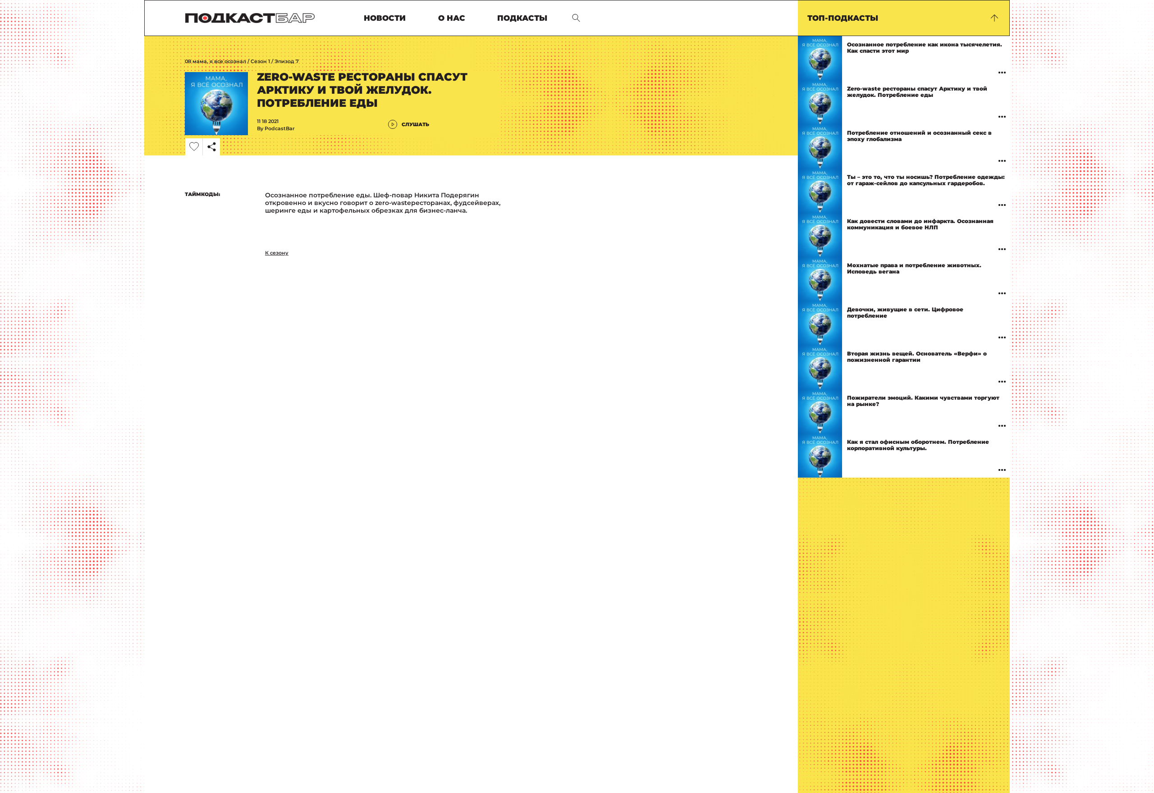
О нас (451, 18)
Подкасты (522, 18)
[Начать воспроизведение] (820, 58)
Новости (385, 18)
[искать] (576, 18)
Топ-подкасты (842, 18)
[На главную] (250, 18)
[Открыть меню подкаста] (1002, 72)
